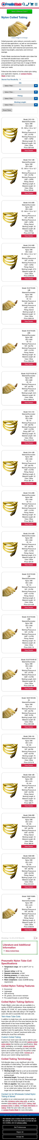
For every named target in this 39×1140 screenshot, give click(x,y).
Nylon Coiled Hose (12, 951)
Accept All (20, 1136)
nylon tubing (12, 1103)
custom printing (29, 1046)
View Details (29, 150)
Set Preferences (20, 1127)
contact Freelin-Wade (10, 1110)
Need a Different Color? (19, 11)
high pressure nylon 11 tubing (18, 1104)
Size (35, 1044)
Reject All (20, 1132)
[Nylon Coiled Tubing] (19, 28)
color (3, 1046)
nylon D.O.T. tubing (25, 1103)
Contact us (28, 1053)
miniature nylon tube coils (17, 1101)
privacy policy (22, 1123)
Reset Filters (7, 110)
